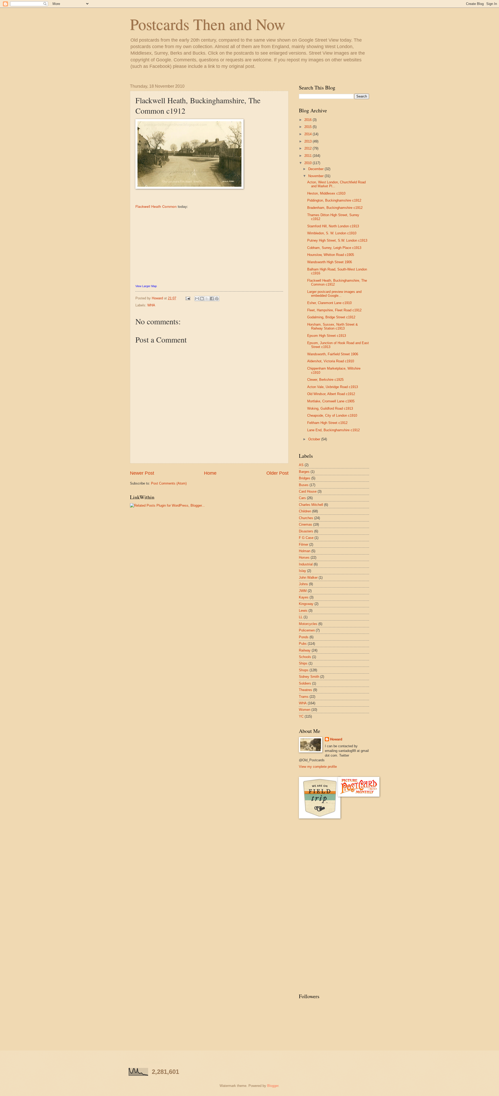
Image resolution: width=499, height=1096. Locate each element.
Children (305, 511)
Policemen (307, 630)
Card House (308, 491)
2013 (308, 141)
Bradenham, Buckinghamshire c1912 (335, 208)
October (314, 439)
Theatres (305, 690)
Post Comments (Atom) (169, 483)
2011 (308, 156)
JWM (303, 591)
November (316, 176)
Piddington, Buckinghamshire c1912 (334, 200)
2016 (308, 120)
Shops (303, 670)
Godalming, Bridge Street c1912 (331, 317)
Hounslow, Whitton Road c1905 (330, 255)
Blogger (272, 1086)
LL (301, 617)
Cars (302, 498)
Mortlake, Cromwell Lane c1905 (330, 401)
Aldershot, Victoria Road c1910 (330, 361)
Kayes (303, 597)
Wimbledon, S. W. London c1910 (331, 233)
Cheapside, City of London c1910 (332, 415)
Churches (306, 518)
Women (304, 710)
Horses (304, 557)
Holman (304, 551)
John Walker (308, 577)
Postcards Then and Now (207, 24)
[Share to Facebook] (211, 298)
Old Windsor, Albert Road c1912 (331, 394)
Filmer (303, 544)
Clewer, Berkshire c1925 (325, 380)
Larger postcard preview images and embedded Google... (334, 294)
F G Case (306, 538)
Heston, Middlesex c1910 (326, 193)
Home (210, 473)
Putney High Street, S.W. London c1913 (337, 240)
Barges (304, 472)
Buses (303, 485)
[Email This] (197, 298)
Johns (303, 584)
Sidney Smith (309, 677)
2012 (308, 148)
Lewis (303, 611)
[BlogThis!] (202, 298)
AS (301, 465)
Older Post (277, 473)
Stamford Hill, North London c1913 (333, 226)
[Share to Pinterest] (216, 298)
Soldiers (305, 683)
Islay (302, 571)
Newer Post (142, 473)
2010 (308, 163)
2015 (308, 127)
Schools (305, 657)
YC (301, 716)
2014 (308, 134)
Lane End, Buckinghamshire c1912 (333, 430)
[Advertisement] (319, 906)
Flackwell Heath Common (156, 206)
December (316, 169)
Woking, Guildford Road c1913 (330, 408)
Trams (303, 697)
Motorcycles (308, 624)
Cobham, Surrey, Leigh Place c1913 (334, 248)
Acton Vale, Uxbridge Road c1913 (332, 387)
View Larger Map (146, 286)
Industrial (306, 564)
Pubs (303, 644)
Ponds (303, 637)
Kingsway (306, 604)
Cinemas (305, 524)
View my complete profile (318, 767)
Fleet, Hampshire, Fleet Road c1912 (334, 310)
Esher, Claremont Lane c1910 (329, 303)
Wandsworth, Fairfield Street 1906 (332, 354)
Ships (303, 663)
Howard (336, 739)
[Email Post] (187, 298)
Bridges (304, 478)
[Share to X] (206, 298)
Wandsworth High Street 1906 (329, 262)
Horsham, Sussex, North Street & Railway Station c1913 (332, 326)
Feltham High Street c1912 (327, 423)
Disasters (306, 531)
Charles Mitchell (311, 505)
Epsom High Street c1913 (326, 336)
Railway (305, 650)
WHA (151, 305)
